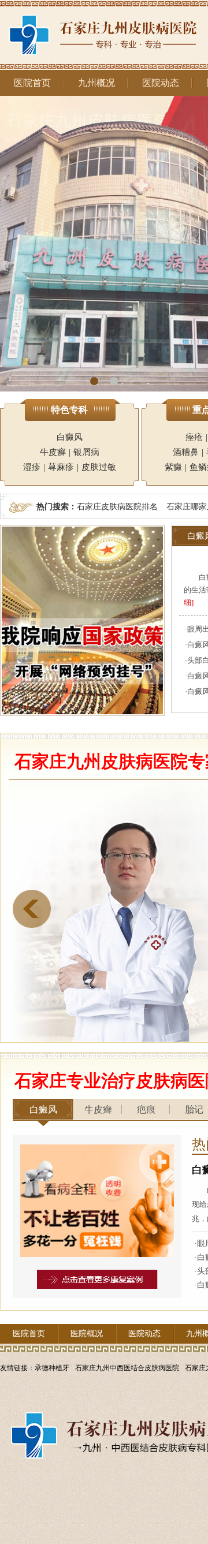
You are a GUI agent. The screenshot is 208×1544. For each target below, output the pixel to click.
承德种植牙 (52, 1368)
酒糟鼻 (186, 452)
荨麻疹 (61, 467)
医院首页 (32, 83)
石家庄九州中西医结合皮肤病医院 (127, 1368)
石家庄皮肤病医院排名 (117, 506)
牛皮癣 (53, 452)
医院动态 (160, 83)
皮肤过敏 (98, 467)
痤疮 (194, 437)
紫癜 (173, 467)
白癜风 (70, 437)
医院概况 (86, 1333)
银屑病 (86, 452)
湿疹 (31, 467)
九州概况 (96, 83)
